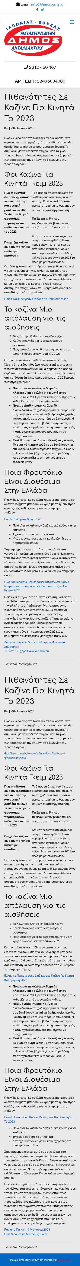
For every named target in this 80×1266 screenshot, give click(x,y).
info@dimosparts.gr (47, 4)
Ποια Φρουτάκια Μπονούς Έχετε (25, 1234)
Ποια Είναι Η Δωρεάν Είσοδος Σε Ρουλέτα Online (36, 298)
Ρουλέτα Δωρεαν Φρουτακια (22, 519)
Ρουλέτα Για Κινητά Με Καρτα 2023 (27, 1229)
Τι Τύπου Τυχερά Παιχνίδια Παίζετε (26, 651)
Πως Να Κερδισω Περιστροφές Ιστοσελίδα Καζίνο (36, 581)
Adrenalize (64, 1259)
